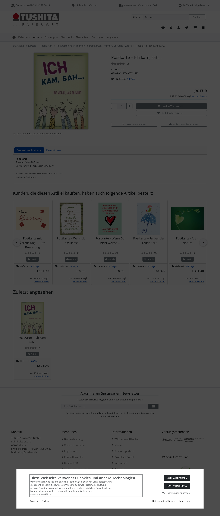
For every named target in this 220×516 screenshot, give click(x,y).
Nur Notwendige (177, 485)
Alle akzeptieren (177, 478)
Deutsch (34, 501)
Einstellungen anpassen (177, 492)
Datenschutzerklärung (163, 501)
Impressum (184, 501)
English (45, 501)
